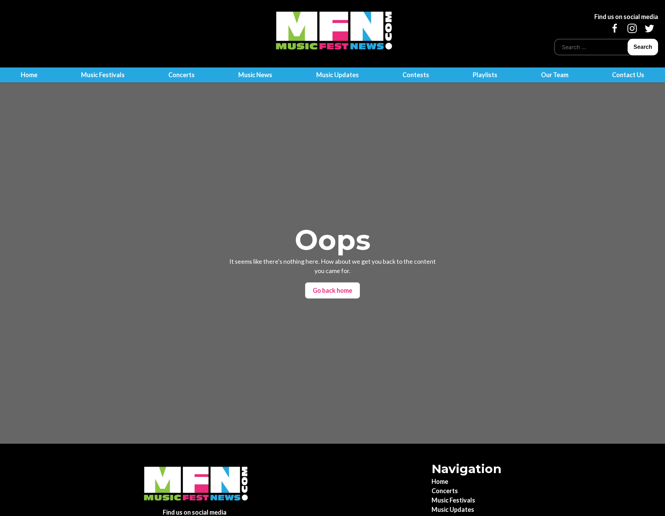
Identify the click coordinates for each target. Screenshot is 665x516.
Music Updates (337, 75)
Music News (255, 75)
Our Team (554, 75)
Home (29, 75)
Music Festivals (103, 75)
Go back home (332, 290)
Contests (415, 75)
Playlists (485, 75)
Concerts (181, 75)
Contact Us (628, 75)
